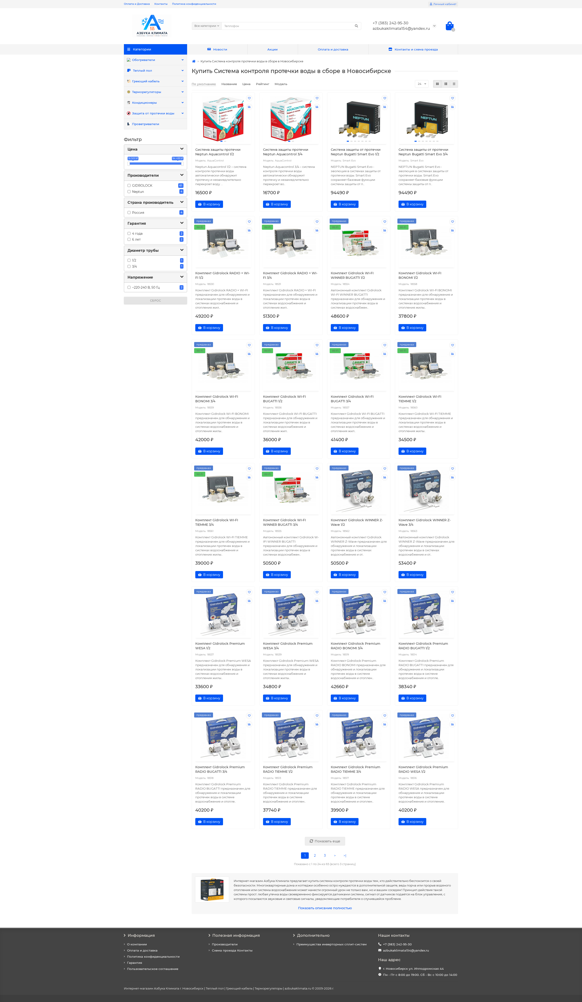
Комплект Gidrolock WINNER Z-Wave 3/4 (425, 522)
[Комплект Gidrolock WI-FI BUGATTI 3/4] (359, 366)
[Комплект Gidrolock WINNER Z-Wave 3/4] (426, 489)
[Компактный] (454, 84)
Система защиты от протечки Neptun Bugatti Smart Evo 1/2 (356, 152)
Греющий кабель (146, 81)
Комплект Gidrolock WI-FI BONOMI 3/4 (216, 399)
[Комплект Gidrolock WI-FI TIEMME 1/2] (426, 366)
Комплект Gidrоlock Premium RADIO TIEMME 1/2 (288, 769)
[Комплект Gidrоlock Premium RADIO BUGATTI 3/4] (223, 736)
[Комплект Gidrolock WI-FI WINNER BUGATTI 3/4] (291, 489)
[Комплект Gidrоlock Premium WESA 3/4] (291, 613)
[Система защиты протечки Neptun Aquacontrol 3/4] (291, 119)
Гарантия (134, 962)
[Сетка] (437, 84)
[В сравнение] (249, 107)
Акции (272, 49)
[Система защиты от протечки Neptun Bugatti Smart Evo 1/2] (359, 119)
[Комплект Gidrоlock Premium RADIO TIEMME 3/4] (359, 736)
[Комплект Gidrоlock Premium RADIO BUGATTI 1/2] (426, 613)
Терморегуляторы (146, 92)
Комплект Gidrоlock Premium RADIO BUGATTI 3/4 (220, 769)
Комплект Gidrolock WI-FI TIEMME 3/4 (216, 522)
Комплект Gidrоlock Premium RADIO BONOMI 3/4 (355, 646)
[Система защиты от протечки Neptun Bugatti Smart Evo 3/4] (426, 119)
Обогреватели (143, 60)
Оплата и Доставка (137, 3)
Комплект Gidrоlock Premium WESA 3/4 (288, 646)
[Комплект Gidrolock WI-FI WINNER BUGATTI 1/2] (359, 242)
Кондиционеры (144, 102)
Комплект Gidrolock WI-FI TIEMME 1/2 (420, 399)
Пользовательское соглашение (152, 969)
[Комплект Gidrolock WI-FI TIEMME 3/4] (223, 489)
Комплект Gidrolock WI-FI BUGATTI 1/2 (284, 399)
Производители (225, 944)
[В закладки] (249, 98)
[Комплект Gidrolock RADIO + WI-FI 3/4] (291, 242)
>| (345, 855)
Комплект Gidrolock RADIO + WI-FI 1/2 (222, 275)
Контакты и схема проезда (416, 49)
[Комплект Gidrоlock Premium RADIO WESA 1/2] (426, 736)
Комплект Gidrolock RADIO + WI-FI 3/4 (290, 275)
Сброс (155, 300)
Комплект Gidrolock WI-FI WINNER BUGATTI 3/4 (284, 522)
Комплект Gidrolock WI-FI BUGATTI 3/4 (352, 399)
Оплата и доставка (333, 49)
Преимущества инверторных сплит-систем (331, 944)
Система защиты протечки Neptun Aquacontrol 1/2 (218, 152)
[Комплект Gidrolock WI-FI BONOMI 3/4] (223, 366)
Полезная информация (236, 935)
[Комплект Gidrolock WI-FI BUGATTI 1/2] (291, 366)
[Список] (446, 84)
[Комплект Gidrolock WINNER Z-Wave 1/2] (359, 489)
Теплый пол (142, 70)
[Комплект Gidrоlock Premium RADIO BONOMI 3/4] (359, 613)
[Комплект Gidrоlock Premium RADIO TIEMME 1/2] (291, 736)
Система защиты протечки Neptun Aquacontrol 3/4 (285, 152)
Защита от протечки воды (153, 113)
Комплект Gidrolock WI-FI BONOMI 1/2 (420, 275)
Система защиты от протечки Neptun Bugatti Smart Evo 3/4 (423, 152)
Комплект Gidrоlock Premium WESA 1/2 (220, 646)
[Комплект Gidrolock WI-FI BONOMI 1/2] (426, 242)
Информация (141, 935)
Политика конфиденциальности (194, 3)
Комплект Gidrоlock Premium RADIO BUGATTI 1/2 (423, 646)
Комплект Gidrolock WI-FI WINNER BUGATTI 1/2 (352, 275)
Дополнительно (313, 935)
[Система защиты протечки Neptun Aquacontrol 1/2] (223, 119)
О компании (137, 944)
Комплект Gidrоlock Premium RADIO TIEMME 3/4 (355, 769)
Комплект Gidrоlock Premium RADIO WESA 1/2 (423, 769)
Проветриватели (145, 124)
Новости (220, 49)
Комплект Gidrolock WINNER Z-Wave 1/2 (357, 522)
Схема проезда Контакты (232, 950)
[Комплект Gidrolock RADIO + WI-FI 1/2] (223, 242)
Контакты (161, 3)
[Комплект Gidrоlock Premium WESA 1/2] (223, 613)
